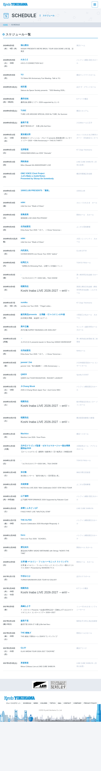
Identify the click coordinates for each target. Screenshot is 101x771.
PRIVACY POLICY (90, 703)
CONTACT (67, 703)
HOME (5, 25)
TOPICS (52, 703)
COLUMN (43, 703)
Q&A (59, 703)
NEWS (36, 703)
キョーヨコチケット (13, 703)
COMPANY (77, 703)
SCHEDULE (27, 703)
